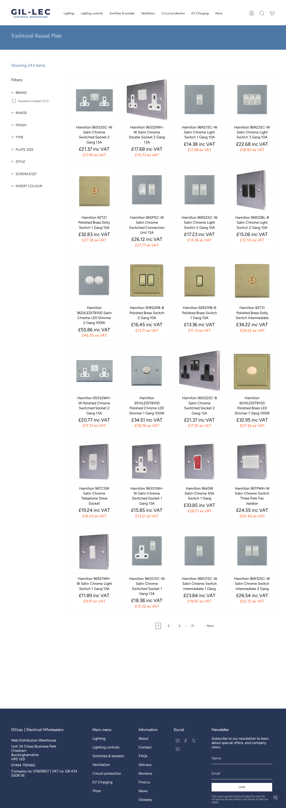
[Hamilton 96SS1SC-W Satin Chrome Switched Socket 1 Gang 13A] (147, 551)
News (143, 791)
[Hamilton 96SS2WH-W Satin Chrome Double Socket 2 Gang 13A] (147, 99)
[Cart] (272, 13)
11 (192, 626)
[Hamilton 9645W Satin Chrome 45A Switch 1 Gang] (199, 461)
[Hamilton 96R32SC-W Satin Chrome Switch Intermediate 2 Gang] (252, 551)
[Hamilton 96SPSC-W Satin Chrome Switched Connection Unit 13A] (147, 190)
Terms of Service (258, 799)
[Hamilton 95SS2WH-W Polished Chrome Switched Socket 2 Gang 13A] (94, 370)
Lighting (99, 738)
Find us (144, 782)
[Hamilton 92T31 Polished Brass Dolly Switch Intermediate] (252, 280)
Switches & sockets (108, 756)
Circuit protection (107, 773)
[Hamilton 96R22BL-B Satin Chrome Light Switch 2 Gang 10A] (252, 190)
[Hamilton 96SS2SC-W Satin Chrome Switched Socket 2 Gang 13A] (94, 99)
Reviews (145, 773)
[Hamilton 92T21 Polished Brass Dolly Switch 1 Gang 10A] (94, 190)
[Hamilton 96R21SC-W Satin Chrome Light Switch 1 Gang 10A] (199, 99)
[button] (69, 13)
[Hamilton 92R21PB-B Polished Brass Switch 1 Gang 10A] (199, 280)
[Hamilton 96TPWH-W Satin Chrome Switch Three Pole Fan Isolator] (252, 461)
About (143, 738)
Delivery (145, 765)
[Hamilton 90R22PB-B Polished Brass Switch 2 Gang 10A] (147, 280)
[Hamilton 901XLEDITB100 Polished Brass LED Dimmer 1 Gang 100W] (252, 370)
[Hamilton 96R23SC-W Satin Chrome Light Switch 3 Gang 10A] (252, 99)
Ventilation (101, 765)
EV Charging (102, 782)
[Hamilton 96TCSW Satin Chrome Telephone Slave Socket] (94, 461)
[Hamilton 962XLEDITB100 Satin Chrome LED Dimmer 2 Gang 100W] (94, 280)
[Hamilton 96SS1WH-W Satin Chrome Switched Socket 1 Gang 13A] (147, 461)
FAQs (143, 756)
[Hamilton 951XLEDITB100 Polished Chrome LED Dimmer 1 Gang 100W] (147, 370)
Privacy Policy (233, 799)
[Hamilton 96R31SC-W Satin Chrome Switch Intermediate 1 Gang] (199, 551)
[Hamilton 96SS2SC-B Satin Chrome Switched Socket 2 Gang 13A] (199, 370)
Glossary (145, 799)
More (97, 791)
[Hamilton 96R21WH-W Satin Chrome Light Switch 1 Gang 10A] (94, 551)
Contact (145, 747)
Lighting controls (106, 747)
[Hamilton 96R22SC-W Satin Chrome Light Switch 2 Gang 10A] (199, 190)
